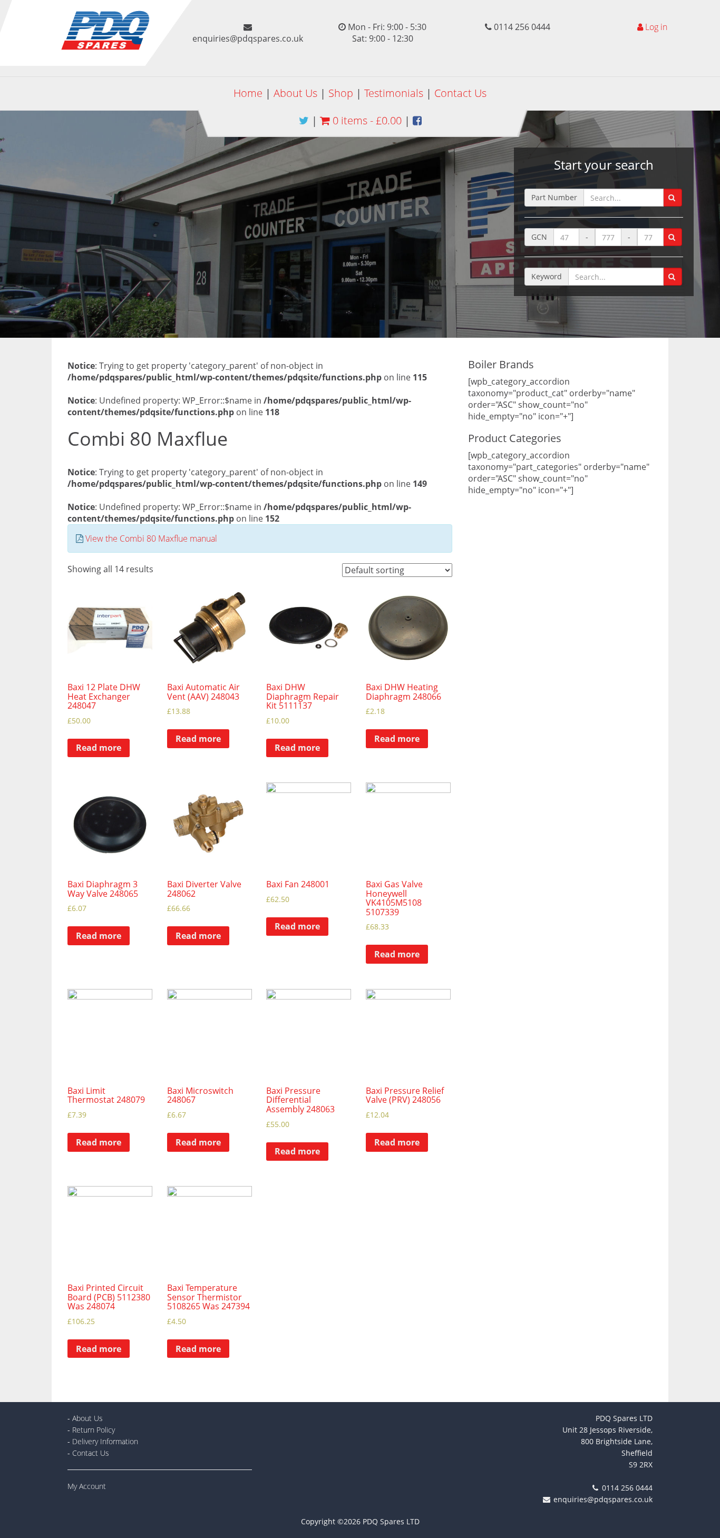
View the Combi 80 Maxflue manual (151, 538)
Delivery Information (105, 1441)
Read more (98, 747)
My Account (86, 1486)
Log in (656, 27)
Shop (340, 93)
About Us (295, 93)
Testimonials (393, 93)
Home (247, 93)
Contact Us (460, 93)
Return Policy (93, 1430)
